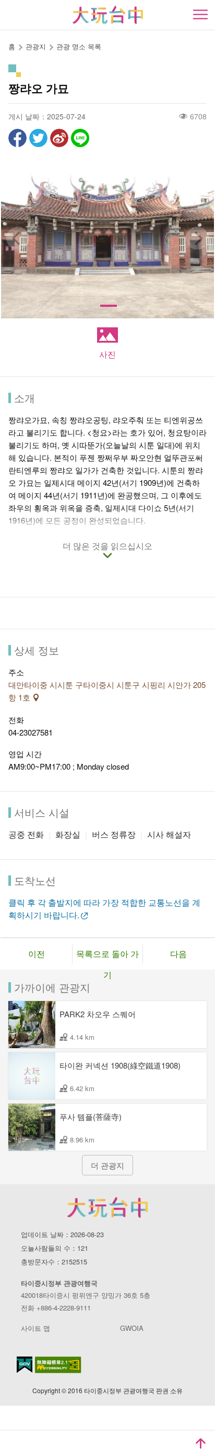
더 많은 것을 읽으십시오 (107, 546)
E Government (24, 1365)
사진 (107, 354)
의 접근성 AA (58, 1365)
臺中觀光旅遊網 (108, 15)
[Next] (197, 238)
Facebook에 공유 (17, 138)
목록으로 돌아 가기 (107, 956)
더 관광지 (107, 1165)
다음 (178, 954)
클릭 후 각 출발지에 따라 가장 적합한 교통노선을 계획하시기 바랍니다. (104, 908)
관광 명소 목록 (78, 46)
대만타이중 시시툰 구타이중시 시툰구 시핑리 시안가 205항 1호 (107, 691)
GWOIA (132, 1328)
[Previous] (17, 238)
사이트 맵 (35, 1328)
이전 (36, 954)
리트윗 (38, 138)
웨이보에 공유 (59, 138)
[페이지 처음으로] (200, 1443)
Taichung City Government (107, 1207)
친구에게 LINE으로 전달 (80, 138)
